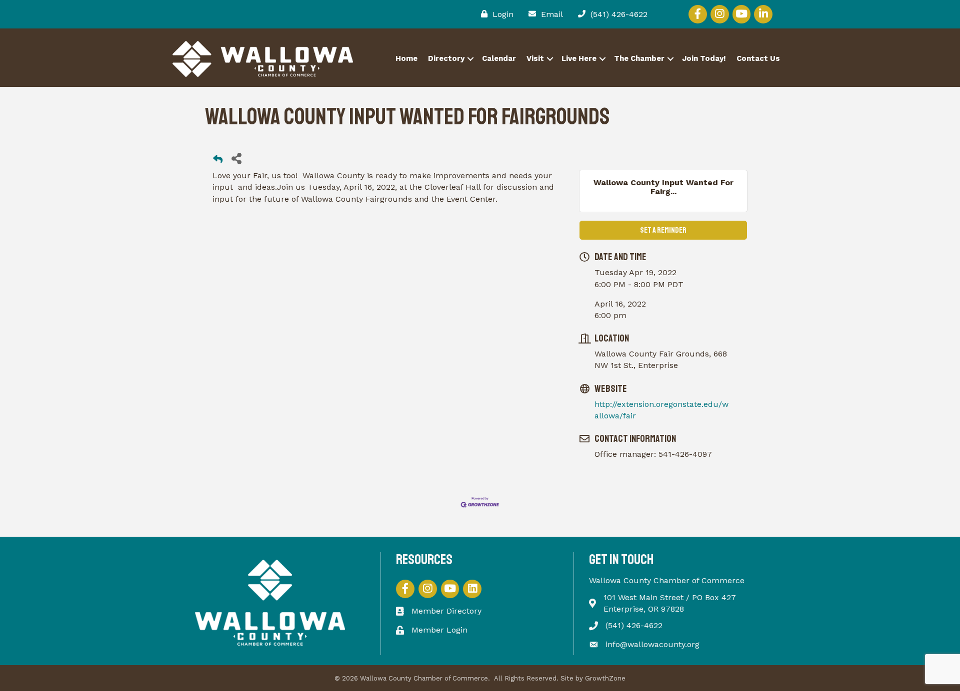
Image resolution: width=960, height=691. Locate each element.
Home (407, 58)
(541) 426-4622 (634, 625)
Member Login (440, 630)
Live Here (579, 58)
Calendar (499, 58)
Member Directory (447, 611)
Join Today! (704, 58)
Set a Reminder (663, 230)
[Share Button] (236, 158)
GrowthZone (605, 678)
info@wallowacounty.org (653, 644)
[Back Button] (217, 161)
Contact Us (758, 58)
